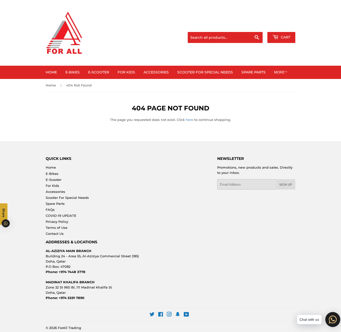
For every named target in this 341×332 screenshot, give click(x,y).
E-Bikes (72, 72)
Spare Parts (253, 72)
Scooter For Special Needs (205, 72)
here (189, 120)
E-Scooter (98, 72)
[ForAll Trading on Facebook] (160, 315)
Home (51, 72)
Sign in (256, 25)
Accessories (156, 72)
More (279, 72)
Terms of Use (56, 228)
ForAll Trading (69, 328)
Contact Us (55, 234)
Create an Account (281, 25)
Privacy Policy (57, 222)
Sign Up (285, 184)
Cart (285, 37)
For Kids (126, 72)
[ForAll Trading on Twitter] (152, 315)
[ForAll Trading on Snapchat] (177, 315)
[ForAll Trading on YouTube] (186, 315)
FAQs (50, 210)
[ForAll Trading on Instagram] (169, 315)
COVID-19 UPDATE (61, 216)
